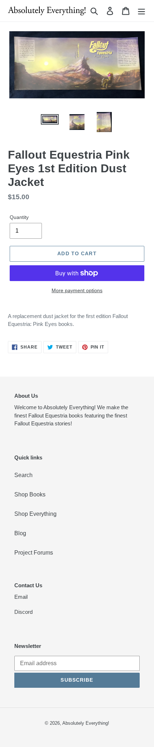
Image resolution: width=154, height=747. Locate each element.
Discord (23, 612)
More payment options (77, 290)
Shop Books (29, 494)
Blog (20, 533)
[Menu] (141, 11)
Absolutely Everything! (85, 723)
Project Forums (33, 553)
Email (21, 597)
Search (23, 475)
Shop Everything (35, 514)
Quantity (19, 217)
